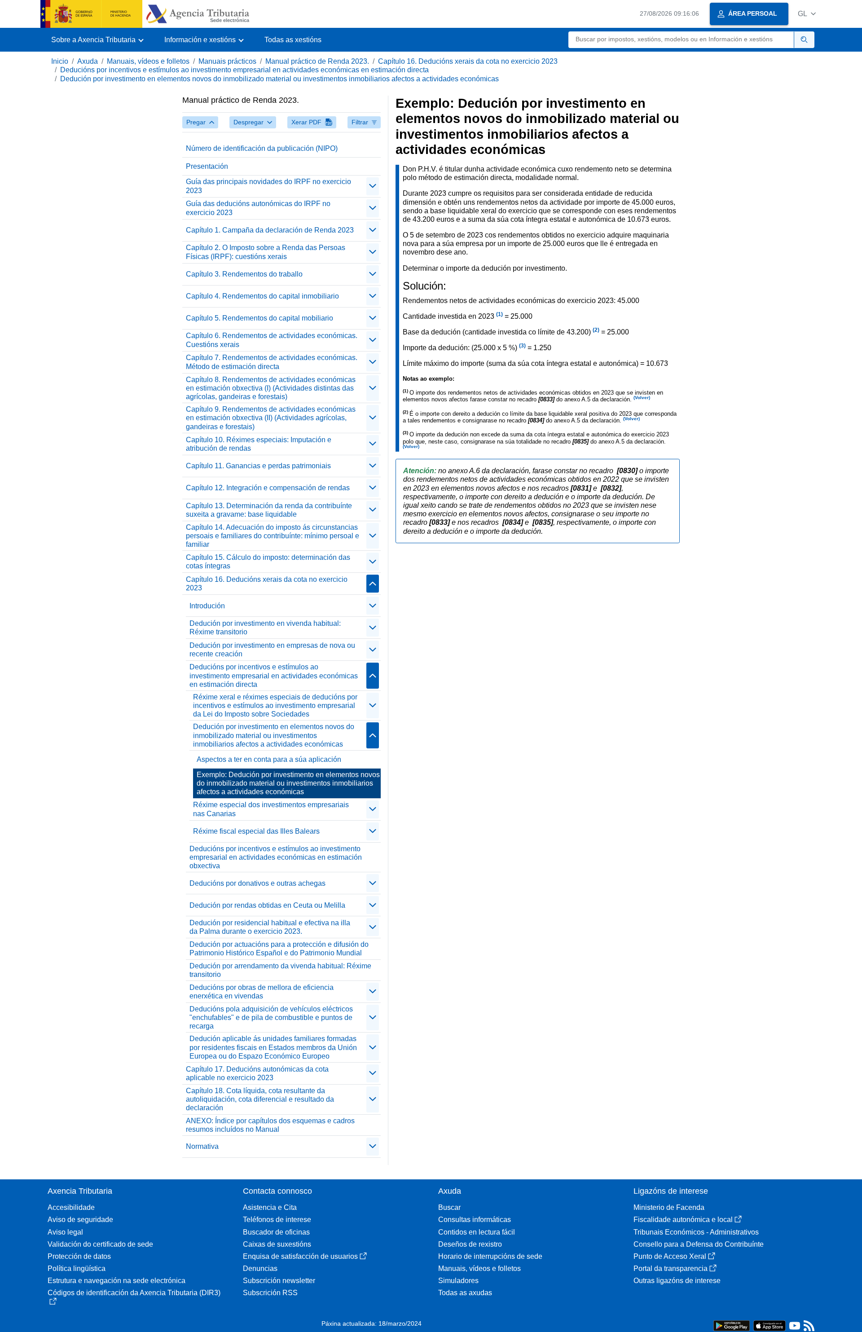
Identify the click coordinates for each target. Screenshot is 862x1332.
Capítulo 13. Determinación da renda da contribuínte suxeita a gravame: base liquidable (269, 510)
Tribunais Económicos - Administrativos (696, 1232)
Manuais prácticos (227, 61)
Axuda (87, 61)
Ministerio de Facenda (668, 1207)
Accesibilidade (71, 1207)
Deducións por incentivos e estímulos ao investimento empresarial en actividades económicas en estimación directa (244, 70)
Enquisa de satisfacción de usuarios (300, 1256)
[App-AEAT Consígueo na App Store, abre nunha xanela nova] (769, 1325)
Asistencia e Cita (270, 1207)
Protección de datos (79, 1256)
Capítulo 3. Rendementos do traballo (244, 274)
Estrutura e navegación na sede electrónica (116, 1280)
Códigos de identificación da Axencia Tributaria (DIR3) (134, 1293)
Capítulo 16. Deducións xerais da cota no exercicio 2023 (468, 61)
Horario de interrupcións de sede (490, 1256)
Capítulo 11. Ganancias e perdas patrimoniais (258, 466)
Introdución (207, 606)
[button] (807, 14)
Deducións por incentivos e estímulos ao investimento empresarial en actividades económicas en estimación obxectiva (275, 857)
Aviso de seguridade (80, 1219)
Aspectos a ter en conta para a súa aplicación (269, 759)
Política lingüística (77, 1268)
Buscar (449, 1207)
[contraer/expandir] (372, 186)
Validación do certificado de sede (100, 1244)
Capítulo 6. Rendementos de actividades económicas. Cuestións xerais (271, 340)
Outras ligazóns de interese (677, 1280)
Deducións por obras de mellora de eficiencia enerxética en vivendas (261, 992)
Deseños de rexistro (470, 1244)
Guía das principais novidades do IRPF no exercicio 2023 (268, 186)
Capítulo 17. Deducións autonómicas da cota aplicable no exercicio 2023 (257, 1073)
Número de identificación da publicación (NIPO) (262, 148)
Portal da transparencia (670, 1268)
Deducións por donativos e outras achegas (257, 883)
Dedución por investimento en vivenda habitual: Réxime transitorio (265, 628)
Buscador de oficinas (276, 1232)
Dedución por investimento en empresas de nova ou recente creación (272, 650)
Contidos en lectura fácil (476, 1232)
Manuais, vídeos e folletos (148, 61)
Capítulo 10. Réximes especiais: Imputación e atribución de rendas (258, 444)
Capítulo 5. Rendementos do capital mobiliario (259, 318)
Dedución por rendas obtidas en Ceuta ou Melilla (267, 905)
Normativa (202, 1146)
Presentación (207, 166)
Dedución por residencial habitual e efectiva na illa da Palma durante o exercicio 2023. (269, 927)
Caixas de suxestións (277, 1244)
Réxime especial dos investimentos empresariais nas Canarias (271, 809)
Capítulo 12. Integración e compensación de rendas (268, 488)
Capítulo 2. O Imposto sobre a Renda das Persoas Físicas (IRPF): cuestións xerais (265, 252)
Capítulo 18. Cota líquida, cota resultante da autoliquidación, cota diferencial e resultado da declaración (260, 1099)
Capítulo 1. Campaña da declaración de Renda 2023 (270, 230)
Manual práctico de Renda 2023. (317, 61)
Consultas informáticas (474, 1219)
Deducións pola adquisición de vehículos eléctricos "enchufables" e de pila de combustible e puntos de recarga (271, 1017)
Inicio (59, 61)
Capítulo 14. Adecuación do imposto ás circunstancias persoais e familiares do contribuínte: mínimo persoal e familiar (272, 535)
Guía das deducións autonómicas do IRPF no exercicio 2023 (258, 208)
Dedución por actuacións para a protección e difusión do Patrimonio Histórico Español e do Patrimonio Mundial (279, 949)
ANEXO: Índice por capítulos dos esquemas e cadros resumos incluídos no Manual (270, 1125)
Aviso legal (65, 1232)
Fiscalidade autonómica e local (683, 1219)
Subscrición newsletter (279, 1280)
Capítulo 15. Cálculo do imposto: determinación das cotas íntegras (268, 562)
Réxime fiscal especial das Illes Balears (256, 831)
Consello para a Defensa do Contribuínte (698, 1244)
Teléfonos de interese (277, 1219)
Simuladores (458, 1280)
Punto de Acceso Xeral (669, 1256)
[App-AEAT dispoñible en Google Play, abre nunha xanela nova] (731, 1325)
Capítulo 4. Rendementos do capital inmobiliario (262, 296)
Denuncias (260, 1268)
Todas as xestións (292, 40)
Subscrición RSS (270, 1293)
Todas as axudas (465, 1293)
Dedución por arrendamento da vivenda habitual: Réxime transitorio (280, 970)
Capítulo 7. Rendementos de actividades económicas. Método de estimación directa (271, 362)
